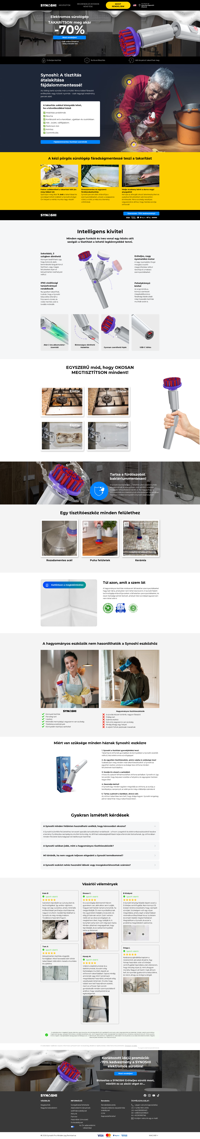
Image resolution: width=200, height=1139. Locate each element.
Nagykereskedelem (49, 1108)
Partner (74, 1117)
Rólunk (74, 1114)
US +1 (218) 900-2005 (140, 1108)
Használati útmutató (79, 1120)
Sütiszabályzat (77, 1122)
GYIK (103, 1113)
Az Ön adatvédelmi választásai (87, 1126)
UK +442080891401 (139, 1110)
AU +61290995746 (138, 1115)
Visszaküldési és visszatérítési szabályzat (113, 1109)
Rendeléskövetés (108, 1105)
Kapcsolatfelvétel (108, 1116)
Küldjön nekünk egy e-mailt (146, 1118)
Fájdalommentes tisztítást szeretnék (70, 142)
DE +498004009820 (139, 1113)
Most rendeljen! (118, 5)
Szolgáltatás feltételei (80, 1105)
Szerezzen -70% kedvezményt (141, 213)
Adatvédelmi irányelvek (80, 1108)
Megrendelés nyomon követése (88, 5)
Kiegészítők (64, 5)
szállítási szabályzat (79, 1111)
